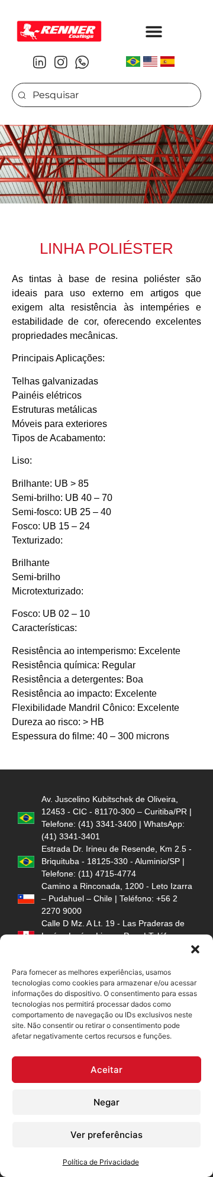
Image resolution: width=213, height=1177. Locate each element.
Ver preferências (106, 1134)
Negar (106, 1102)
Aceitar (106, 1069)
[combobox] (106, 95)
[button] (195, 949)
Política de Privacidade (101, 1161)
